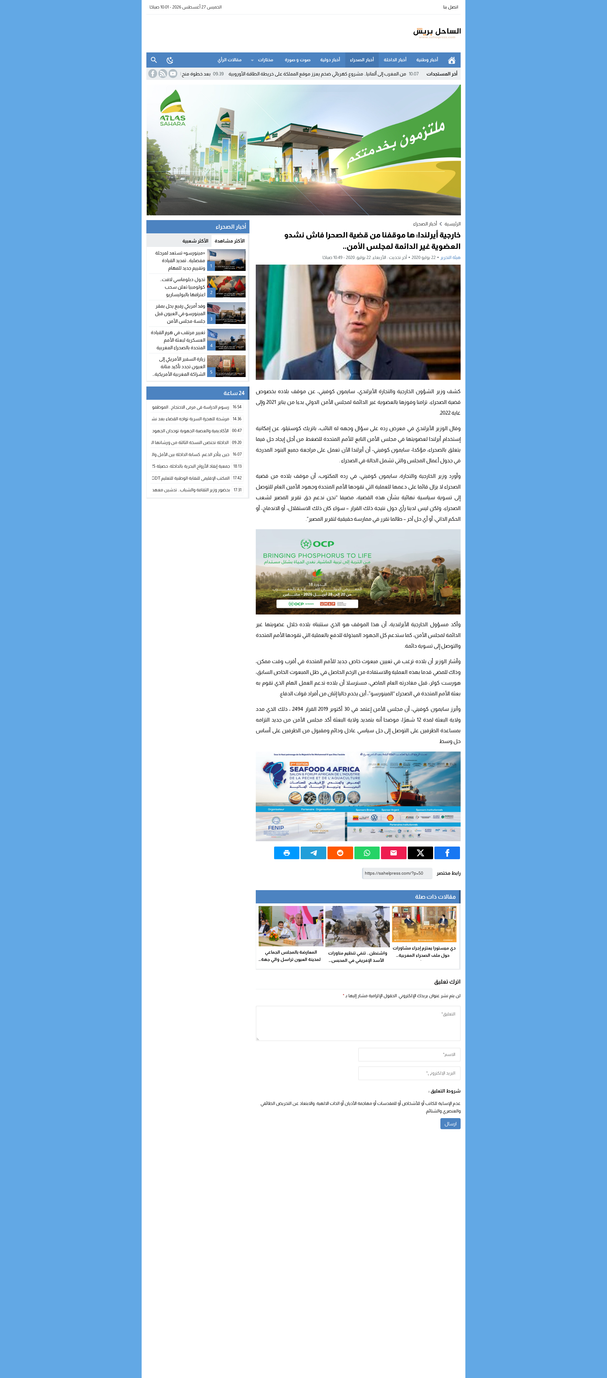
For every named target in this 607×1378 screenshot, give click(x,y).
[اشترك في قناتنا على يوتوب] (172, 73)
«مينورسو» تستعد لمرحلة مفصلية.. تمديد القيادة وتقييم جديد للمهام (180, 260)
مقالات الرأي (230, 59)
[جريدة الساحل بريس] (419, 33)
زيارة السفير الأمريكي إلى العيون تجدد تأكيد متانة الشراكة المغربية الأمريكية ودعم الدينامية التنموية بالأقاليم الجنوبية (180, 374)
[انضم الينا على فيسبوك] (152, 73)
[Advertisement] (261, 32)
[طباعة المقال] (287, 853)
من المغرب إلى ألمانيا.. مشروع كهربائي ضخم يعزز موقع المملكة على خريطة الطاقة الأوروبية (370, 73)
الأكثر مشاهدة (230, 240)
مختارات (265, 59)
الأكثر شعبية (195, 240)
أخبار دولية (330, 59)
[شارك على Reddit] (340, 853)
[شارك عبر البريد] (394, 853)
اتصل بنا (450, 6)
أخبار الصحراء (362, 59)
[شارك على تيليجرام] (313, 853)
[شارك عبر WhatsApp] (367, 853)
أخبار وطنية (427, 59)
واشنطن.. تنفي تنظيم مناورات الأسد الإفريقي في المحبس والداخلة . (357, 960)
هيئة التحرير (450, 257)
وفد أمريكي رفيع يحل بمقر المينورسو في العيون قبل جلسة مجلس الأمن (180, 313)
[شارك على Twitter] (420, 853)
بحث (154, 60)
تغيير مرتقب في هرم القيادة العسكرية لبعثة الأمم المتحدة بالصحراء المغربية (178, 340)
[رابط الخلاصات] (162, 73)
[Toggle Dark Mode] (170, 60)
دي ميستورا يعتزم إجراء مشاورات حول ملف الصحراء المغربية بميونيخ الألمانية (424, 955)
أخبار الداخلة (395, 59)
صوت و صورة (297, 59)
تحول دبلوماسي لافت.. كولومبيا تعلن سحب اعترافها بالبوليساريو (182, 287)
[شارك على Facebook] (447, 853)
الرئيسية (452, 60)
